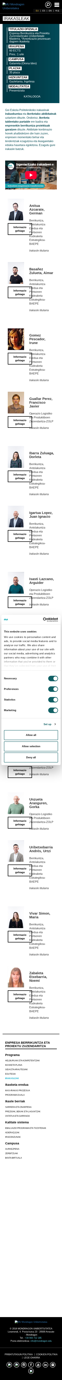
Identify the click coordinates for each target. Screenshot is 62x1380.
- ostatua (31, 1291)
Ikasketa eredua (16, 1084)
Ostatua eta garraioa (17, 1116)
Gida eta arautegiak (16, 1069)
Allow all (31, 735)
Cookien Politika (47, 1354)
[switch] (53, 689)
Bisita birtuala (13, 1158)
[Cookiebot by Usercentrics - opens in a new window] (43, 619)
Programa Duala (15, 1095)
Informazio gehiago (19, 229)
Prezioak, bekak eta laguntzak (22, 1111)
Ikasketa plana (13, 1065)
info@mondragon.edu (41, 1341)
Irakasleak (12, 1078)
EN (50, 11)
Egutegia (10, 1074)
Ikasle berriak (15, 1101)
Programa (12, 1055)
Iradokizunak (13, 1137)
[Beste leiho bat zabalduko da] (20, 1217)
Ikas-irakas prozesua (17, 1090)
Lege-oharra (32, 1358)
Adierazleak (12, 1132)
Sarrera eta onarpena (18, 1107)
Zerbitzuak (11, 1153)
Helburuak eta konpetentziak (22, 1060)
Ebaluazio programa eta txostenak (25, 1128)
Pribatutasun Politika (19, 1354)
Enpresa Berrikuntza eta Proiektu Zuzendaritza (27, 1044)
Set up (47, 724)
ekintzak (31, 1273)
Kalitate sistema (17, 1122)
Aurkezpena (12, 1149)
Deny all (31, 757)
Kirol (31, 1259)
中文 (57, 11)
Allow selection (31, 746)
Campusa (12, 1143)
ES (43, 11)
